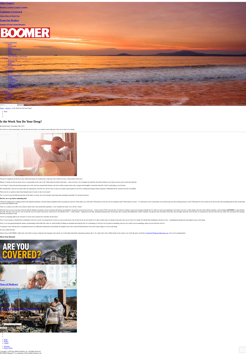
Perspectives (11, 82)
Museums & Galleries (14, 49)
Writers (6, 341)
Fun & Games (12, 46)
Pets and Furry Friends (14, 65)
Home (2, 108)
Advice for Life (12, 60)
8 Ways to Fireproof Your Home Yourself (20, 309)
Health (10, 63)
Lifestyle (6, 74)
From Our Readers (9, 98)
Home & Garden (13, 80)
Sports (10, 84)
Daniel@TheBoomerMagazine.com (157, 233)
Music (9, 51)
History (10, 96)
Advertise (7, 346)
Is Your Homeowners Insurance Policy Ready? (23, 259)
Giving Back (11, 79)
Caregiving (11, 61)
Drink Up (11, 70)
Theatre (10, 53)
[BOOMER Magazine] (25, 37)
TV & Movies (12, 54)
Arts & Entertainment (10, 42)
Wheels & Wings (13, 87)
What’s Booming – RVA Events (17, 56)
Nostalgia (10, 94)
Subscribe (3, 328)
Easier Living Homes (14, 75)
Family (6, 58)
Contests (6, 99)
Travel (6, 91)
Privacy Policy (8, 348)
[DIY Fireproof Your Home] (38, 332)
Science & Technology (15, 86)
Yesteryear (7, 93)
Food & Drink (8, 67)
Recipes (10, 72)
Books (10, 44)
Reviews (10, 89)
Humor (10, 48)
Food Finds (11, 68)
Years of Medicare (9, 284)
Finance (10, 77)
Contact (6, 343)
